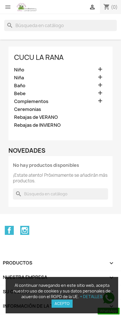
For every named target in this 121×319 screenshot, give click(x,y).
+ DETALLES (91, 296)
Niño (19, 70)
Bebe (20, 94)
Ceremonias (27, 109)
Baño (19, 86)
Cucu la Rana (39, 57)
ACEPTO (62, 303)
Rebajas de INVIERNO (37, 125)
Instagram (24, 230)
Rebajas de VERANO (36, 117)
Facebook (9, 230)
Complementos (31, 101)
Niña (19, 78)
